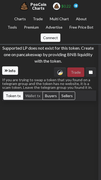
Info (12, 70)
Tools (12, 27)
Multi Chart (59, 18)
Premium (31, 27)
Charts (20, 18)
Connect (50, 37)
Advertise (54, 27)
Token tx (13, 95)
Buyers (51, 95)
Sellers (67, 95)
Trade (38, 18)
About (81, 18)
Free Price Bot (81, 27)
